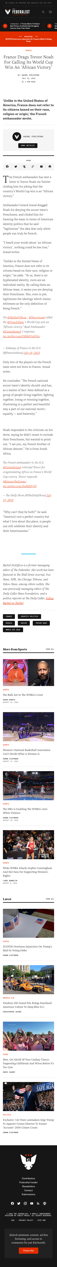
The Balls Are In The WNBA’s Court (23, 694)
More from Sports (15, 649)
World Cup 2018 (13, 629)
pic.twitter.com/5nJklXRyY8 (19, 486)
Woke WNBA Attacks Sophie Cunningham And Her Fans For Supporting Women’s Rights (27, 871)
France (9, 616)
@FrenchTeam (15, 322)
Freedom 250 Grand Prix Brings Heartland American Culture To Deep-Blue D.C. (27, 1005)
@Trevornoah (37, 317)
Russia (9, 623)
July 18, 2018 (32, 353)
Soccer (24, 623)
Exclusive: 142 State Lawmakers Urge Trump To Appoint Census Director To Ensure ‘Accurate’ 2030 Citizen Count (28, 1123)
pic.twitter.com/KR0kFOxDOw (21, 336)
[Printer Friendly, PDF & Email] (50, 166)
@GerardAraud (12, 332)
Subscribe (28, 1250)
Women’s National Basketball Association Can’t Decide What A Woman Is (26, 752)
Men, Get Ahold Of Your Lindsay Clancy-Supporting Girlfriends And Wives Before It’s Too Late (28, 1063)
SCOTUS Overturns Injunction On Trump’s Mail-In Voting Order (27, 948)
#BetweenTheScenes (14, 481)
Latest (7, 899)
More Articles (27, 145)
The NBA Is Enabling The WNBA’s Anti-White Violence (25, 811)
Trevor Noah (41, 623)
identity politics (29, 616)
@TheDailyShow (16, 317)
